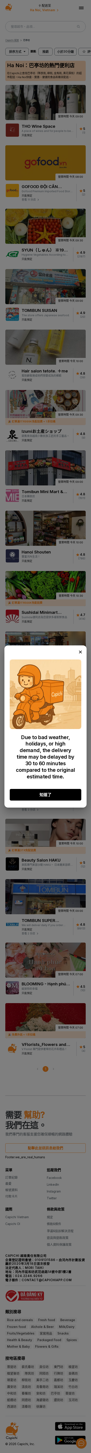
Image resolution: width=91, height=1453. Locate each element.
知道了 (45, 794)
